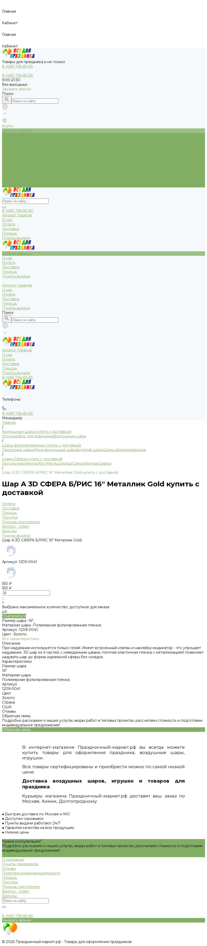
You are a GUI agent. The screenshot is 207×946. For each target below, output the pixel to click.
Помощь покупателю (21, 522)
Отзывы (9, 868)
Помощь (9, 180)
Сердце (66, 463)
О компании (13, 859)
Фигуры (91, 463)
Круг (42, 463)
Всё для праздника (36, 436)
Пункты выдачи (16, 185)
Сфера (79, 463)
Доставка (10, 176)
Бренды (9, 531)
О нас (7, 167)
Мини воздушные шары (54, 450)
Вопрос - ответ (15, 526)
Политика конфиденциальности (31, 873)
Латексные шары (17, 450)
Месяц (52, 463)
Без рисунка (13, 463)
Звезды (31, 463)
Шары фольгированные (124, 450)
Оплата (8, 171)
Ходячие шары (89, 450)
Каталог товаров (17, 162)
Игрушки (10, 436)
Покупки (10, 517)
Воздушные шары (70, 436)
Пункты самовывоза (20, 864)
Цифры (104, 463)
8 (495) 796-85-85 (17, 210)
